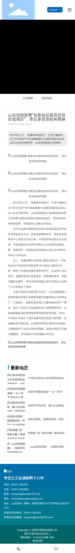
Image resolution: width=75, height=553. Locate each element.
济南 (45, 537)
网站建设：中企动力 (31, 537)
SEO (51, 537)
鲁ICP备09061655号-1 (37, 533)
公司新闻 (28, 98)
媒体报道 (47, 98)
